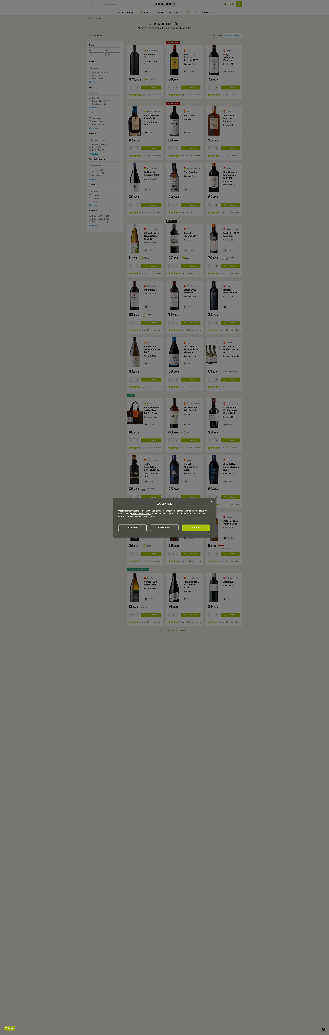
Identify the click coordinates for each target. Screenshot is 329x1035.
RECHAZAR (132, 528)
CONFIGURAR (164, 528)
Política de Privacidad (141, 514)
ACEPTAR (196, 528)
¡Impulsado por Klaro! (203, 534)
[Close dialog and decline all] (211, 501)
